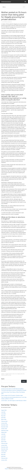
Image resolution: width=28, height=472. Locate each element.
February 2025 (4, 443)
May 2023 (3, 454)
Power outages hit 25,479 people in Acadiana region (12, 395)
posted (6, 375)
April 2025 (3, 439)
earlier (13, 373)
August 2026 (4, 410)
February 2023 (4, 458)
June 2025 (3, 436)
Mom (23, 373)
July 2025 (3, 434)
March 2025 (3, 441)
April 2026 (3, 417)
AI (5, 373)
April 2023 (3, 456)
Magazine (7, 468)
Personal (2, 375)
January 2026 (4, 423)
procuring (9, 375)
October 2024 (4, 450)
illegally (18, 373)
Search (2, 378)
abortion (10, 373)
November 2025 (4, 426)
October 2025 (4, 428)
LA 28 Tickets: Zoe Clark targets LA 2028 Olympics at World (13, 400)
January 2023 (4, 460)
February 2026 (4, 421)
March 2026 (3, 419)
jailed (21, 373)
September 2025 (4, 430)
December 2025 (4, 425)
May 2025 (3, 438)
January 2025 (4, 445)
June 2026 (3, 414)
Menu (4, 7)
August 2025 (4, 432)
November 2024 (4, 449)
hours (16, 373)
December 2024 (4, 447)
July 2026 (3, 412)
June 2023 (3, 452)
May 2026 (3, 415)
